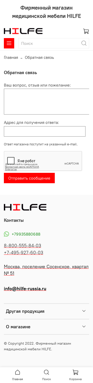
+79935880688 (26, 234)
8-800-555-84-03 (22, 246)
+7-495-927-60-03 (23, 253)
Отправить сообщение (29, 178)
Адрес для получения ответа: (31, 122)
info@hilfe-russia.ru (25, 289)
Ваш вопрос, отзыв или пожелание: (37, 85)
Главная (11, 57)
